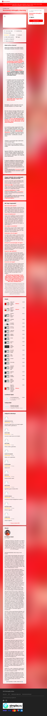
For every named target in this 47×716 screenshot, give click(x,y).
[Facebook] (3, 700)
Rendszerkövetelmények (26, 694)
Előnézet (17, 303)
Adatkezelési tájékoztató (16, 694)
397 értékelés (12, 35)
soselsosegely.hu (20, 191)
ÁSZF (9, 694)
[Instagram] (6, 700)
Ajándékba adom (36, 23)
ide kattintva (18, 169)
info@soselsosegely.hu (9, 198)
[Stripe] (13, 710)
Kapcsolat (5, 694)
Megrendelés (36, 20)
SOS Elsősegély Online (8, 691)
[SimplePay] (13, 705)
